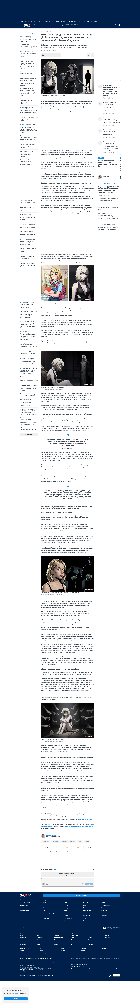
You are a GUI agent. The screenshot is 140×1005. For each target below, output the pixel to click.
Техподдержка (24, 905)
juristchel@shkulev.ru (56, 962)
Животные (46, 918)
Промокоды (94, 21)
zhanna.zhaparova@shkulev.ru (26, 969)
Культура (66, 908)
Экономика (104, 913)
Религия (85, 918)
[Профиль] (119, 25)
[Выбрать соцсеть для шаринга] (92, 55)
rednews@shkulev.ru (38, 961)
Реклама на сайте (25, 902)
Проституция (45, 841)
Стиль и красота (106, 905)
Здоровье (46, 921)
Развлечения (86, 915)
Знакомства (34, 21)
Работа (85, 913)
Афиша (57, 21)
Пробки (79, 21)
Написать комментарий (52, 55)
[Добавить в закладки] (88, 55)
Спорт (103, 902)
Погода (41, 21)
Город (44, 910)
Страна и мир (105, 908)
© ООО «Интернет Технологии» (45, 975)
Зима (65, 902)
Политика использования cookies (79, 964)
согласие (9, 995)
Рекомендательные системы (77, 966)
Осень (84, 905)
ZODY (84, 21)
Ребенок (87, 841)
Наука (66, 915)
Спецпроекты (105, 915)
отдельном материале (84, 820)
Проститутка (55, 841)
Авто (44, 902)
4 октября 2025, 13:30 (46, 50)
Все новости (28, 33)
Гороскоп (64, 21)
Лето (65, 910)
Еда (44, 915)
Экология (104, 910)
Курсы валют (72, 21)
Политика (85, 908)
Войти (47, 884)
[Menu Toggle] (21, 25)
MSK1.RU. (59, 178)
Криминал (67, 905)
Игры (88, 21)
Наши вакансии (24, 910)
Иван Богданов (51, 835)
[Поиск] (111, 25)
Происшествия (87, 910)
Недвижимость (24, 21)
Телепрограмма (49, 21)
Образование (68, 921)
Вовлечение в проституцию (68, 841)
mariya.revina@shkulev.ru (25, 972)
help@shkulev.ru (30, 965)
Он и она (85, 902)
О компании (23, 908)
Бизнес (45, 905)
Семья (84, 921)
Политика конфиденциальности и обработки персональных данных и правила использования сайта (94, 968)
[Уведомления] (115, 25)
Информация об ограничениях (78, 962)
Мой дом (66, 913)
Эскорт (80, 841)
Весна (45, 908)
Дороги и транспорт (49, 913)
